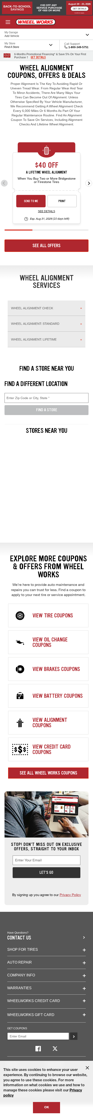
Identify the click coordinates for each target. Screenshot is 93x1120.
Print (62, 201)
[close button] (87, 1068)
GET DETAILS (38, 57)
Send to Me (31, 201)
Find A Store (46, 410)
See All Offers (46, 245)
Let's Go (46, 872)
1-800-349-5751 (78, 47)
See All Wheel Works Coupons (48, 773)
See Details (46, 211)
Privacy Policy (70, 895)
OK (46, 1107)
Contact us (19, 938)
